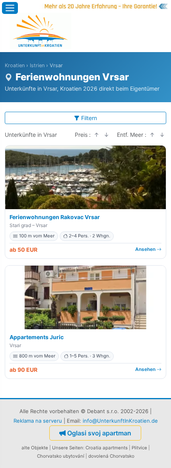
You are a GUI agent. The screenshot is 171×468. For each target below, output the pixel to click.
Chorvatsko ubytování (60, 456)
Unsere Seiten (67, 448)
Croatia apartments (107, 448)
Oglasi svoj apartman (99, 433)
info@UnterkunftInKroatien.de (120, 421)
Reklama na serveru (38, 421)
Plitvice (139, 448)
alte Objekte (34, 448)
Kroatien (15, 65)
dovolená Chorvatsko (111, 456)
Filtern (89, 118)
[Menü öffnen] (10, 8)
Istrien (37, 65)
